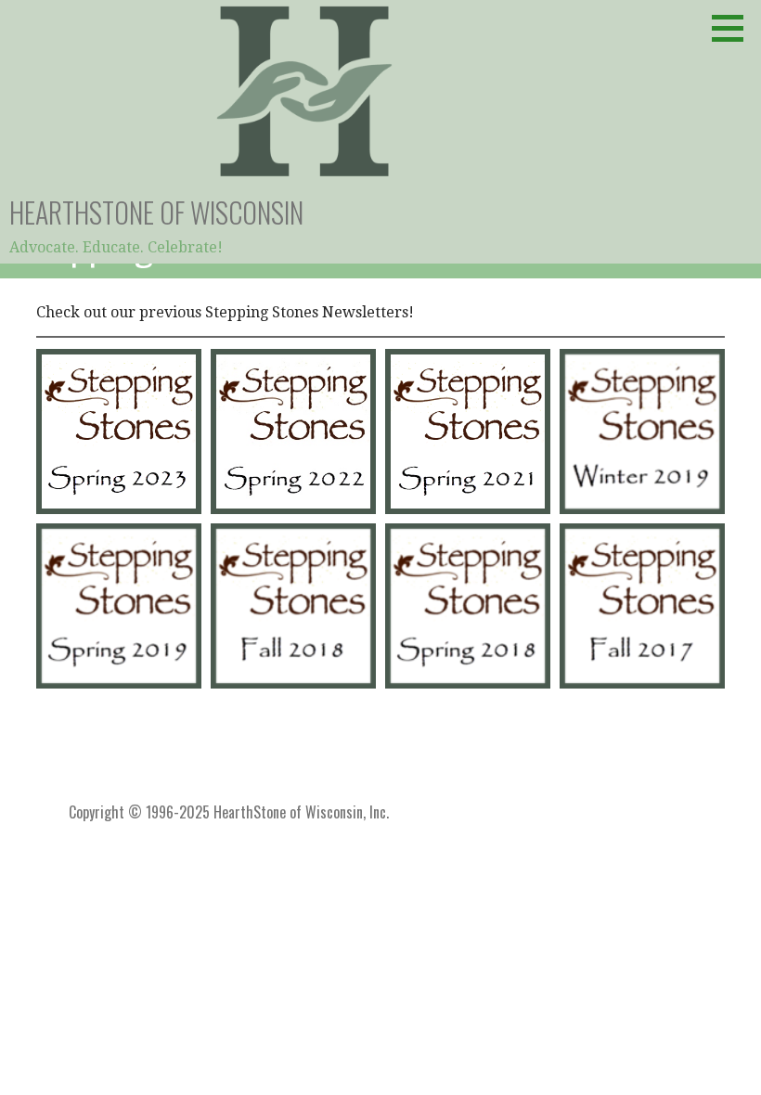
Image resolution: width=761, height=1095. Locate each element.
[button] (734, 28)
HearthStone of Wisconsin (156, 212)
